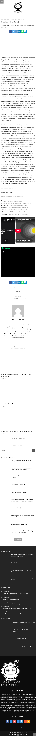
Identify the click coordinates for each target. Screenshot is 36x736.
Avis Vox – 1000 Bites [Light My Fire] (18, 297)
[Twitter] (11, 721)
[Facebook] (7, 721)
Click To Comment (18, 445)
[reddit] (16, 31)
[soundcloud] (25, 721)
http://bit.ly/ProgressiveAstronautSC (19, 205)
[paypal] (21, 721)
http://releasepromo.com (16, 196)
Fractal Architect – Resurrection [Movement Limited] (18, 289)
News (16, 727)
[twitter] (13, 31)
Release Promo (5, 25)
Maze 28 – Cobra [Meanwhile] (10, 404)
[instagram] (18, 721)
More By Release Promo (17, 349)
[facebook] (10, 31)
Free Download (27, 727)
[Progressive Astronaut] (18, 2)
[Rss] (28, 721)
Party (20, 727)
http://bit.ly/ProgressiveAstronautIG (18, 214)
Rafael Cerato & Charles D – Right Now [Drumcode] (17, 431)
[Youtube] (14, 721)
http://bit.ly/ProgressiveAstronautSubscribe (19, 203)
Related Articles (17, 346)
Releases (7, 19)
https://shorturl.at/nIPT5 (10, 188)
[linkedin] (19, 31)
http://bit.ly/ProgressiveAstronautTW (16, 212)
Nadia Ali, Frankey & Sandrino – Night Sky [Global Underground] (16, 375)
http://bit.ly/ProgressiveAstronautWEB (18, 207)
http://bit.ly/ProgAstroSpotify (14, 201)
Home (2, 19)
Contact (11, 727)
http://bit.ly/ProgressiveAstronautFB (18, 209)
